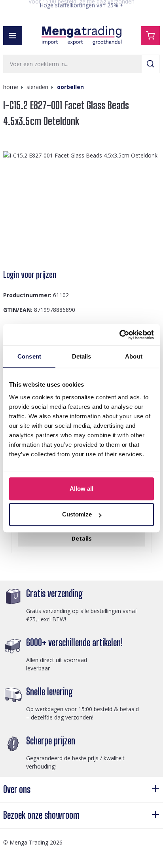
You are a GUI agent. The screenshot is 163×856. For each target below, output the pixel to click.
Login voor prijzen (29, 275)
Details (82, 538)
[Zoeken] (150, 64)
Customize (77, 514)
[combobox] (72, 64)
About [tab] (133, 356)
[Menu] (12, 35)
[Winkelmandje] (150, 35)
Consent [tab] (29, 356)
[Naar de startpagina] (81, 35)
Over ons (16, 789)
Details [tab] (81, 356)
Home (10, 87)
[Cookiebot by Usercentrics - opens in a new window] (119, 335)
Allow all (81, 488)
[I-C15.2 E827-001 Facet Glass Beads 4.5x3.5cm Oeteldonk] (81, 206)
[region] (81, 206)
